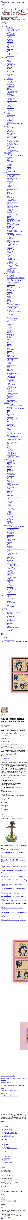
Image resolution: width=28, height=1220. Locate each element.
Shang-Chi (9, 504)
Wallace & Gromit (11, 455)
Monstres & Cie (11, 324)
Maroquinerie (10, 103)
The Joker (9, 514)
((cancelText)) (4, 1201)
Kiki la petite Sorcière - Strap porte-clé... (13, 920)
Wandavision (10, 519)
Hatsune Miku (10, 219)
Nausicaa (9, 146)
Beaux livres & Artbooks (13, 627)
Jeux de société (10, 108)
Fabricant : (3, 725)
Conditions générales (9, 1131)
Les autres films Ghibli (12, 151)
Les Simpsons (10, 380)
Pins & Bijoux (10, 95)
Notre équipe (7, 1158)
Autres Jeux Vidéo (11, 594)
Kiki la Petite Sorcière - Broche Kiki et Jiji (14, 880)
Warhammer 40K (11, 620)
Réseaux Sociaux (8, 1162)
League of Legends (11, 563)
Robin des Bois (10, 332)
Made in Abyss (10, 238)
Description (6, 758)
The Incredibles (10, 335)
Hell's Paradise (10, 221)
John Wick (9, 432)
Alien (8, 410)
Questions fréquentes (9, 1136)
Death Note (10, 205)
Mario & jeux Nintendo (12, 566)
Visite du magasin (8, 1156)
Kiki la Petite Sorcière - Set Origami (12, 852)
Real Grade (9, 120)
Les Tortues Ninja (11, 387)
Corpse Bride (10, 417)
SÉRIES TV (10, 40)
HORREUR (10, 407)
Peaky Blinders (10, 375)
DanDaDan (10, 203)
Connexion (9, 21)
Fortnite (9, 554)
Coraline (9, 415)
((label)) (3, 1199)
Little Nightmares (11, 564)
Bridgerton (9, 355)
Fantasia (9, 297)
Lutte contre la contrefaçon (10, 1148)
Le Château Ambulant (12, 141)
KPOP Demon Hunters (12, 436)
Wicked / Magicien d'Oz (13, 456)
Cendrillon (9, 292)
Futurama (9, 363)
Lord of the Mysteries (12, 235)
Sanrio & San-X (11, 171)
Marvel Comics (10, 71)
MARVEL (9, 462)
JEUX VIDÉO (10, 46)
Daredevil (9, 477)
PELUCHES (10, 130)
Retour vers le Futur (12, 442)
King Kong (9, 435)
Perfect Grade (10, 119)
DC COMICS (10, 460)
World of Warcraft (11, 589)
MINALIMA (10, 110)
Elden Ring (9, 547)
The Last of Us (10, 585)
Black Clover (10, 193)
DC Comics (10, 63)
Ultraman (9, 269)
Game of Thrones (11, 365)
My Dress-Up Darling (12, 242)
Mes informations (11, 19)
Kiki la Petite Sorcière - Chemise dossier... (14, 912)
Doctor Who (10, 359)
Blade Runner (10, 414)
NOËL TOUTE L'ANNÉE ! (14, 30)
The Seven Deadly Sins (12, 264)
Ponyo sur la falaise (11, 147)
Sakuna (8, 581)
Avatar (8, 411)
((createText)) (12, 1201)
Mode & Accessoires (12, 101)
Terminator (9, 448)
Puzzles (9, 619)
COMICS (9, 39)
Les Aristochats (10, 316)
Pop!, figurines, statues (12, 91)
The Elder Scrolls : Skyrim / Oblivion (16, 549)
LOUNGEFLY (10, 275)
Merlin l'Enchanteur (12, 318)
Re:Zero (9, 255)
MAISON (9, 279)
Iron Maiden (10, 598)
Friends (8, 362)
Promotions (6, 1144)
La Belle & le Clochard (12, 308)
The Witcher (10, 394)
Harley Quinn (10, 490)
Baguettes (9, 89)
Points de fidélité (8, 1128)
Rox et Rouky (10, 334)
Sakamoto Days (11, 259)
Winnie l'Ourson (11, 342)
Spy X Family (10, 262)
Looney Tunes (10, 372)
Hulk (8, 492)
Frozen (8, 299)
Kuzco (8, 303)
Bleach (8, 195)
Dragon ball (10, 209)
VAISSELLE (10, 129)
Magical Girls (10, 162)
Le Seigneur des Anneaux (13, 612)
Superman (9, 511)
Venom (8, 518)
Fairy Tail (9, 212)
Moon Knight (10, 501)
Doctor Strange (10, 481)
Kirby (8, 160)
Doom (8, 544)
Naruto (8, 245)
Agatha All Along (11, 463)
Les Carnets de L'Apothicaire (14, 234)
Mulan (8, 325)
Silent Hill (9, 582)
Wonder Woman (11, 522)
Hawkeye (9, 491)
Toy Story (9, 337)
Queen (8, 605)
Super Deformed (11, 115)
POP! (8, 58)
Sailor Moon (10, 257)
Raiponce (9, 331)
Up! (8, 338)
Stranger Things (11, 384)
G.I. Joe (9, 367)
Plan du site (6, 1159)
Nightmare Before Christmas (14, 439)
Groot (8, 488)
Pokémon (9, 578)
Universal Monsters (11, 453)
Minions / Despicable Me (13, 438)
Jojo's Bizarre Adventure (13, 224)
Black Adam (10, 470)
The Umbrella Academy (13, 393)
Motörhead (9, 603)
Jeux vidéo (9, 68)
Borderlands (10, 536)
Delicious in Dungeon (12, 206)
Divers (8, 480)
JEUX (8, 51)
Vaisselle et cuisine (11, 98)
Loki (8, 498)
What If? (9, 521)
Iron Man (9, 494)
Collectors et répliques (12, 92)
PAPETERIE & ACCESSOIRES (15, 280)
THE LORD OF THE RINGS (14, 405)
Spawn (8, 507)
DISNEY (9, 36)
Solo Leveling (10, 261)
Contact (2, 4)
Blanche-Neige (10, 290)
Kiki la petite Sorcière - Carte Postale (12, 896)
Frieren (8, 213)
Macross (9, 237)
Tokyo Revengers (11, 268)
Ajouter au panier (5, 744)
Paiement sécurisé (8, 1129)
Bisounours (9, 157)
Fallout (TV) (10, 360)
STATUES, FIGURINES (13, 282)
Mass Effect (10, 567)
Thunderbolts (10, 516)
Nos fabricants (7, 1147)
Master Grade (10, 117)
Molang (9, 165)
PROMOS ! (10, 28)
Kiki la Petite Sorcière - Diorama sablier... (14, 903)
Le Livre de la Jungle (12, 313)
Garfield (9, 366)
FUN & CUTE (10, 43)
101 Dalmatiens (11, 285)
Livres (8, 109)
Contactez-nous (7, 1160)
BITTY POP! (10, 60)
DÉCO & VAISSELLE (13, 528)
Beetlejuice (9, 412)
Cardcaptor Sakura (11, 200)
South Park (9, 386)
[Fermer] (4, 633)
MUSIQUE (10, 49)
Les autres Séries (11, 400)
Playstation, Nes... (11, 577)
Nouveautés (7, 1145)
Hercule (9, 300)
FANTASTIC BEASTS (13, 81)
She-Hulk (9, 505)
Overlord (9, 252)
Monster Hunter (11, 573)
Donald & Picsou (11, 293)
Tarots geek (10, 630)
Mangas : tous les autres (13, 272)
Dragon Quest (10, 546)
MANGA (9, 47)
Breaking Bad (10, 353)
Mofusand (9, 164)
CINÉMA (9, 37)
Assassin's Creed (11, 532)
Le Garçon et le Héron (12, 144)
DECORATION (11, 132)
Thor (8, 515)
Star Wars (9, 78)
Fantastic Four (10, 485)
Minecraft (9, 570)
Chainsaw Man (10, 199)
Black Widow (10, 473)
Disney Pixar (10, 65)
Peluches (9, 102)
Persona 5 (9, 575)
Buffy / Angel (10, 356)
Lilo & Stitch (10, 317)
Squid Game (10, 382)
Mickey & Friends (11, 320)
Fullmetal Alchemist (12, 214)
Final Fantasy (10, 551)
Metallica (9, 601)
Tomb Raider (10, 588)
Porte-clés (9, 106)
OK (16, 16)
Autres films (10, 345)
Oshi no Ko (10, 251)
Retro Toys (9, 74)
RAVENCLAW (11, 85)
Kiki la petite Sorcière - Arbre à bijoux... (13, 845)
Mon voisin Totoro (11, 137)
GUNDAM (10, 42)
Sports (8, 77)
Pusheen (9, 168)
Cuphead (9, 540)
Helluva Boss (10, 370)
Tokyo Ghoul (10, 266)
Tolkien (9, 625)
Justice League (10, 495)
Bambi (8, 289)
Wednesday (10, 398)
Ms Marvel (9, 502)
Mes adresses (19, 19)
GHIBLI (9, 44)
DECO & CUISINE (12, 175)
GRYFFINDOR (11, 82)
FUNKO (9, 32)
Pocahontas (9, 328)
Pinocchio (9, 330)
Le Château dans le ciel (12, 143)
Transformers (10, 396)
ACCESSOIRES (11, 133)
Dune (8, 421)
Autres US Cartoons (12, 401)
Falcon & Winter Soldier (13, 484)
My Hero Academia (12, 244)
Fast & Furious (10, 424)
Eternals (9, 483)
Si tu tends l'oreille (11, 150)
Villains (9, 339)
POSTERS (9, 183)
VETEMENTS (10, 185)
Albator (9, 186)
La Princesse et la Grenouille (14, 311)
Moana (8, 323)
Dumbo (9, 294)
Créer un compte (18, 21)
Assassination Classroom (13, 188)
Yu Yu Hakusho (11, 271)
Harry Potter (10, 67)
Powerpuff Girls (11, 377)
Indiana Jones (10, 431)
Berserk (9, 190)
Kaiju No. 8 (10, 228)
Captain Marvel (10, 476)
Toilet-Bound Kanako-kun (13, 265)
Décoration (9, 99)
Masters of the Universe (13, 373)
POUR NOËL (10, 283)
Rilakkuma (9, 169)
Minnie (8, 321)
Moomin (9, 167)
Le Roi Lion (10, 314)
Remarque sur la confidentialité (11, 1133)
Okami (8, 574)
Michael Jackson (11, 602)
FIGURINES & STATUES (13, 174)
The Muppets (10, 390)
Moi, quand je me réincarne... (14, 241)
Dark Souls (9, 542)
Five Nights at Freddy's (12, 553)
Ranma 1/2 (9, 254)
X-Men (8, 523)
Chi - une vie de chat (12, 202)
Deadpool (9, 478)
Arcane (8, 348)
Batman (9, 469)
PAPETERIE (10, 127)
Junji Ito (9, 226)
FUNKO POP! (10, 176)
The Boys (9, 389)
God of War (10, 557)
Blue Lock (9, 196)
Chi (8, 158)
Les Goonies (10, 428)
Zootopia (9, 344)
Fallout (8, 550)
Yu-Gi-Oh (9, 591)
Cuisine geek (10, 626)
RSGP (5, 760)
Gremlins (9, 429)
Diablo (8, 543)
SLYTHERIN (10, 87)
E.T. (8, 422)
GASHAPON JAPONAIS (13, 178)
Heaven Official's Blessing (13, 220)
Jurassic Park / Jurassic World (14, 433)
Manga (8, 70)
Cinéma (9, 61)
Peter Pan (9, 327)
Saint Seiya (9, 258)
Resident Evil (10, 580)
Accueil (6, 26)
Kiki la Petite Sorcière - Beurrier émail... (13, 888)
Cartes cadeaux (10, 56)
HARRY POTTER (11, 33)
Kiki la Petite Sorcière (12, 136)
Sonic (8, 584)
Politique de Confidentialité (10, 1132)
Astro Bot (9, 533)
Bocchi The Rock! (11, 198)
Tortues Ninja (10, 450)
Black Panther (10, 471)
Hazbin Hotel (10, 369)
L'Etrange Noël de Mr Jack (13, 304)
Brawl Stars (10, 537)
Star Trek (9, 383)
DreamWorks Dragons (12, 419)
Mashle (8, 240)
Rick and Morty (11, 379)
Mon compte (4, 19)
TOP (2, 1218)
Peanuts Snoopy (11, 376)
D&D (8, 50)
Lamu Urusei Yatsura (12, 230)
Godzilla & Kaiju (11, 426)
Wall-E (8, 341)
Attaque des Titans (11, 189)
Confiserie (9, 94)
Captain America (11, 474)
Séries (8, 75)
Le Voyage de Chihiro (12, 140)
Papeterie (9, 105)
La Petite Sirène (11, 310)
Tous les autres (10, 606)
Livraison (6, 1126)
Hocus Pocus (10, 301)
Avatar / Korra (10, 349)
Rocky (8, 445)
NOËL (8, 88)
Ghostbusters (10, 425)
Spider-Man (10, 508)
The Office (9, 391)
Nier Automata (10, 247)
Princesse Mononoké (12, 139)
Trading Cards (10, 610)
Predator (9, 441)
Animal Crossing (11, 530)
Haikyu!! (9, 217)
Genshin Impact (11, 556)
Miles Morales (10, 500)
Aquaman (9, 466)
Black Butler (10, 192)
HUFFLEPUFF (11, 84)
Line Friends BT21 (11, 161)
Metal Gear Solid (11, 568)
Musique (9, 73)
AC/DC (9, 596)
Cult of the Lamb (11, 539)
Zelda (8, 592)
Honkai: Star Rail (11, 559)
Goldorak (9, 216)
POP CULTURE (11, 35)
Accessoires (10, 122)
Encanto (9, 296)
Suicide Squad (10, 509)
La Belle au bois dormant (13, 306)
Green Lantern (10, 487)
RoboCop (9, 443)
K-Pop (8, 599)
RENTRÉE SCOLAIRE (13, 29)
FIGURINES (10, 134)
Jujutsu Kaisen (10, 227)
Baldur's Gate (10, 535)
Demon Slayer (10, 207)
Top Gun (9, 449)
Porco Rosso (10, 148)
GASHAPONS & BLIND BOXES (15, 155)
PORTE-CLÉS (10, 182)
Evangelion (9, 210)
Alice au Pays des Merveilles (14, 287)
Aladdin (9, 286)
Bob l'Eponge (10, 352)
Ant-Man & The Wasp (12, 464)
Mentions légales (8, 1135)
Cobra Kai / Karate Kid (12, 358)
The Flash (9, 512)
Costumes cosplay (11, 96)
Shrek (8, 446)
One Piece (9, 248)
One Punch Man (11, 249)
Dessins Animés (11, 64)
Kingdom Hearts (11, 560)
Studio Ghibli (10, 629)
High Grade (10, 116)
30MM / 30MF (10, 113)
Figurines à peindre (11, 615)
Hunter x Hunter (11, 223)
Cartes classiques (11, 618)
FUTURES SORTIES (12, 53)
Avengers (9, 467)
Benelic (8, 725)
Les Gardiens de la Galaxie (13, 497)
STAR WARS (10, 404)
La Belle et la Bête (11, 307)
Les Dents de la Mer (12, 418)
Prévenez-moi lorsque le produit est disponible (11, 747)
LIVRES (9, 54)
